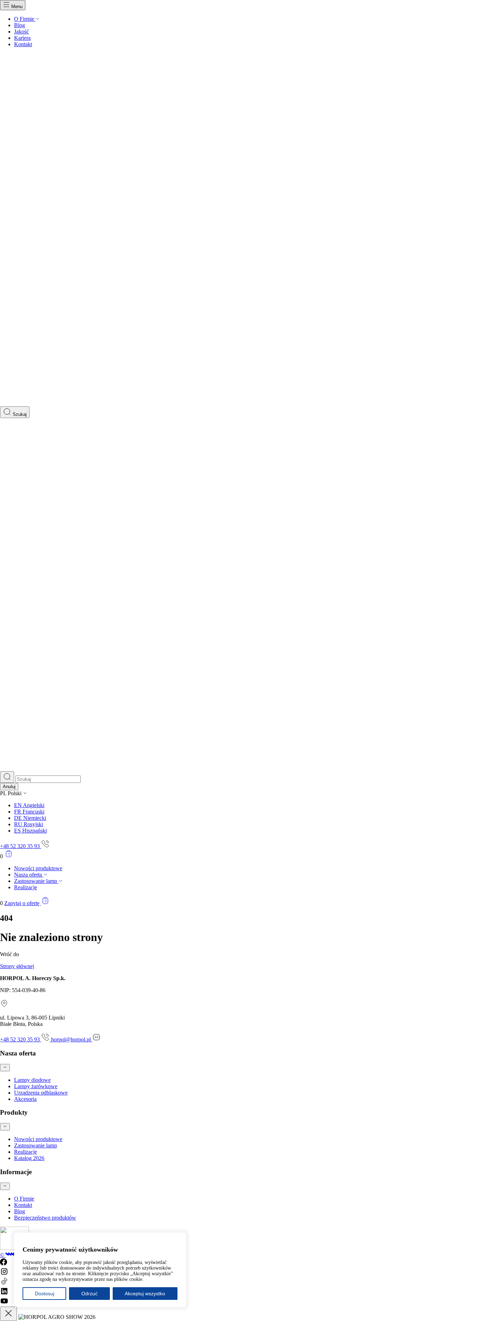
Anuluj (9, 786)
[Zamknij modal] (8, 1314)
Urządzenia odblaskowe (41, 1093)
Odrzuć (89, 1293)
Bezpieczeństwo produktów (45, 1218)
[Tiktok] (4, 1283)
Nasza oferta (28, 875)
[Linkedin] (4, 1293)
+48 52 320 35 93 (20, 846)
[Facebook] (3, 1264)
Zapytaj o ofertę (22, 903)
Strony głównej (17, 966)
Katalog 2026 (29, 1158)
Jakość (21, 32)
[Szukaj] (7, 777)
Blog (19, 25)
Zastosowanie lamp (36, 881)
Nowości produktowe (38, 868)
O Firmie (25, 19)
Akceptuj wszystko (145, 1293)
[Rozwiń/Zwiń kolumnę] (5, 1067)
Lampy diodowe (32, 1080)
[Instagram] (4, 1274)
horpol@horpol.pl (71, 1039)
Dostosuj (44, 1293)
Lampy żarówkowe (35, 1086)
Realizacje (25, 887)
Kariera (22, 38)
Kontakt (23, 44)
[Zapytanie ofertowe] (8, 856)
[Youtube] (4, 1303)
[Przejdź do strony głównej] (240, 403)
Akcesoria (25, 1099)
